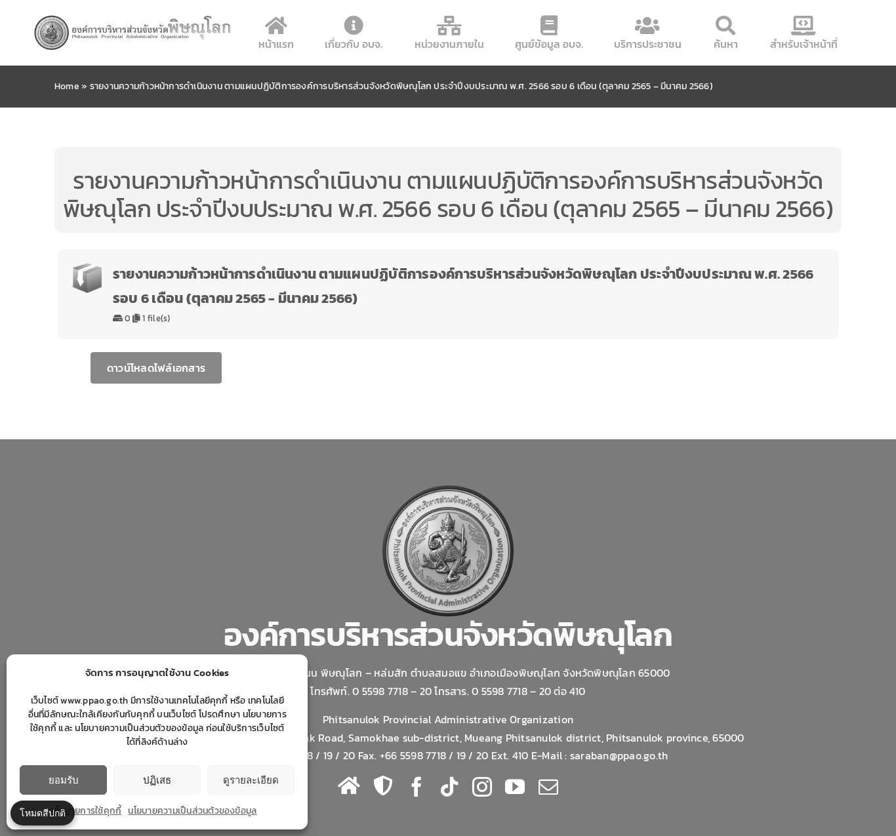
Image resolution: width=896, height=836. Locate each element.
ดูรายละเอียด (251, 780)
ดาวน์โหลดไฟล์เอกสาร (156, 368)
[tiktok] (449, 787)
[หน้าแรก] (349, 785)
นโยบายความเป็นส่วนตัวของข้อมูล (192, 811)
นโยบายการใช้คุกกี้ (86, 811)
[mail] (548, 787)
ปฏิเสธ (157, 780)
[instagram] (482, 787)
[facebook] (416, 787)
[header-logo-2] (133, 18)
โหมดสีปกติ (43, 812)
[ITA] (383, 785)
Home (66, 86)
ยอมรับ (64, 780)
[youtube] (515, 787)
